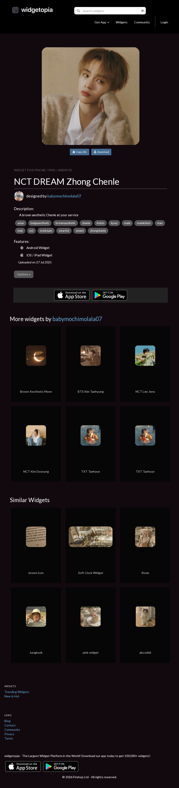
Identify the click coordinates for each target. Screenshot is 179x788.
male (127, 223)
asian (20, 223)
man (160, 223)
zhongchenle (98, 230)
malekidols (144, 223)
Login (164, 22)
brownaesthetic (66, 223)
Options (23, 274)
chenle (86, 223)
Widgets (121, 22)
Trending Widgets (16, 692)
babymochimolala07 (64, 196)
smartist (64, 230)
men (20, 230)
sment (80, 230)
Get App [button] (100, 22)
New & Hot (11, 696)
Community (142, 22)
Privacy (9, 734)
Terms (8, 738)
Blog (7, 721)
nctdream (46, 230)
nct (31, 230)
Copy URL (81, 152)
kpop (114, 223)
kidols (100, 223)
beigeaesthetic (40, 223)
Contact (10, 725)
